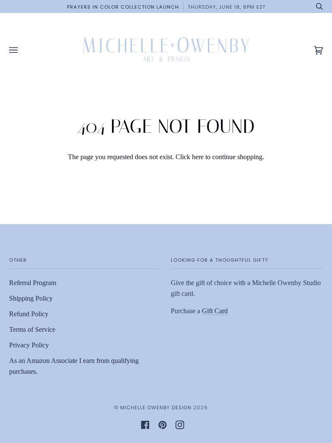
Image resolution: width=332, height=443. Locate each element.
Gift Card (215, 311)
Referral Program (32, 282)
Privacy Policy (29, 345)
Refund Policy (28, 314)
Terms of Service (32, 329)
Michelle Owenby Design (156, 407)
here (198, 157)
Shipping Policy (31, 298)
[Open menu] (22, 50)
